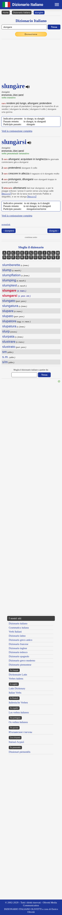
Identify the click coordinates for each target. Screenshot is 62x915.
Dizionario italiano (18, 623)
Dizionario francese (18, 644)
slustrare (8, 341)
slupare (8, 311)
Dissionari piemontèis (19, 752)
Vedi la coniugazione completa (17, 131)
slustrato (8, 346)
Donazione (31, 34)
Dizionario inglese (18, 648)
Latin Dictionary (17, 688)
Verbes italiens (16, 678)
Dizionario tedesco (18, 652)
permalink (6, 224)
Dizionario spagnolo (19, 656)
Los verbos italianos (19, 712)
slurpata (8, 336)
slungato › (54, 230)
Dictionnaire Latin (18, 674)
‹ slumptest (8, 230)
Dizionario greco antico (20, 640)
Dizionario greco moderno (22, 660)
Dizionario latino (17, 635)
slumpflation (11, 275)
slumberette (11, 265)
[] (6, 193)
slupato (7, 316)
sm (4, 352)
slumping (9, 280)
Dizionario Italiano (21, 12)
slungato (8, 300)
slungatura (10, 306)
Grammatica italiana (19, 627)
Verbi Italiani (15, 631)
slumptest (9, 285)
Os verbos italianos (18, 722)
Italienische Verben (18, 702)
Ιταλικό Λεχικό (16, 742)
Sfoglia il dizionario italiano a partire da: (31, 370)
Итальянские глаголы (20, 732)
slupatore (9, 321)
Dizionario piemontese (20, 664)
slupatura (9, 326)
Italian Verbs (15, 692)
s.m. (5, 357)
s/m (5, 362)
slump (6, 270)
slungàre (39, 12)
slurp (6, 331)
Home (6, 12)
